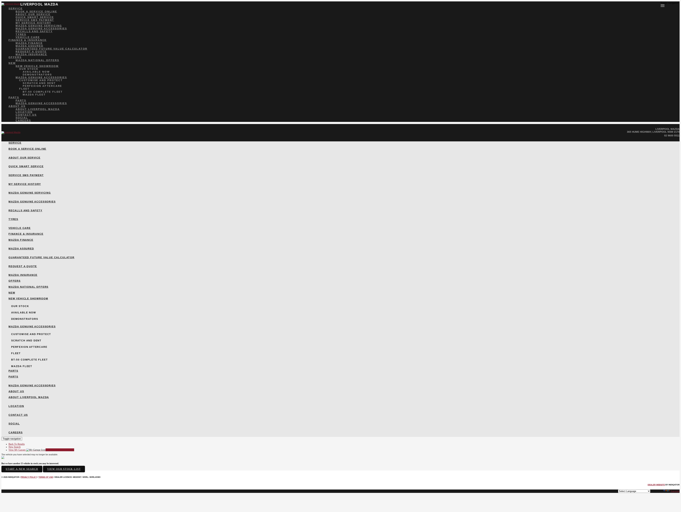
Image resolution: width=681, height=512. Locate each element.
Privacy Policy (29, 477)
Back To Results (17, 444)
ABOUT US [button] (17, 106)
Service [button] (16, 8)
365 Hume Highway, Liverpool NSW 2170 (653, 131)
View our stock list (64, 469)
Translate (675, 491)
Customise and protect (41, 80)
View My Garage (41, 450)
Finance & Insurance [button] (28, 40)
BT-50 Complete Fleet (43, 91)
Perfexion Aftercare (42, 86)
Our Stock (28, 68)
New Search (15, 447)
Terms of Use (45, 477)
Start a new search (22, 469)
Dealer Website (656, 485)
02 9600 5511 (672, 135)
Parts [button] (14, 97)
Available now (36, 71)
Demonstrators (37, 74)
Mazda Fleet (34, 94)
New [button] (12, 63)
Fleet (24, 88)
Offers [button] (15, 57)
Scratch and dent (39, 83)
